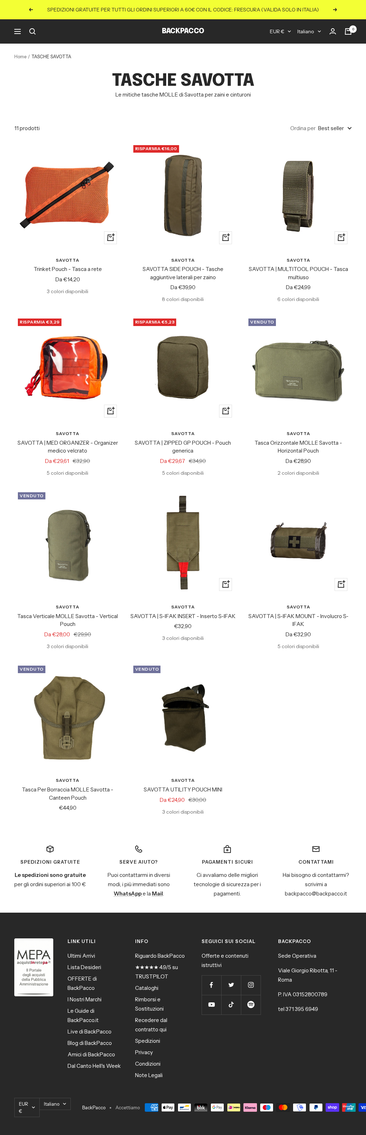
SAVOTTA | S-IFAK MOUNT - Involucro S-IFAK (298, 620)
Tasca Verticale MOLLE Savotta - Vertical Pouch (67, 620)
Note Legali (149, 1075)
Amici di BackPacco (91, 1054)
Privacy (144, 1052)
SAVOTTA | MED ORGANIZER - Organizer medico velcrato (68, 446)
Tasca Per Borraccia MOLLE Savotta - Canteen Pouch (67, 793)
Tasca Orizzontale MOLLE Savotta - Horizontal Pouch (298, 446)
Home (20, 56)
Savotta (67, 260)
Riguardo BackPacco (160, 955)
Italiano (305, 31)
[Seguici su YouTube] (211, 1005)
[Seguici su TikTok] (231, 1005)
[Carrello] (348, 31)
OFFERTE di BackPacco (82, 983)
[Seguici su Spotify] (251, 1005)
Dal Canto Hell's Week (94, 1065)
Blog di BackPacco (90, 1043)
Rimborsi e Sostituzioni (149, 1004)
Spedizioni (147, 1040)
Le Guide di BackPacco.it (83, 1015)
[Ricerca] (32, 31)
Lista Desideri (84, 967)
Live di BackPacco (90, 1031)
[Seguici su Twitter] (231, 985)
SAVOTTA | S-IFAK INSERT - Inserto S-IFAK (183, 616)
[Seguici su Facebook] (211, 985)
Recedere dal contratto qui (151, 1025)
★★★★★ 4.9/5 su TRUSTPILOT (156, 972)
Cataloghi (146, 988)
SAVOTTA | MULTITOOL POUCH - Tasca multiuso (298, 273)
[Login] (333, 31)
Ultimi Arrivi (81, 955)
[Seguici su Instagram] (251, 985)
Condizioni (147, 1063)
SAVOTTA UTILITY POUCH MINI (183, 789)
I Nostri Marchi (85, 999)
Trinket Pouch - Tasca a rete (68, 269)
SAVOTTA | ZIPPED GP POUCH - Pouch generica (183, 446)
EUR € (277, 31)
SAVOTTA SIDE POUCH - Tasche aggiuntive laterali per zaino (183, 273)
